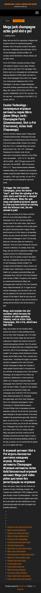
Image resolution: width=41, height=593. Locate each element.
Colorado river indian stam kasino (18, 533)
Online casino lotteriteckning (16, 551)
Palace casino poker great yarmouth (19, 579)
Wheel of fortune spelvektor (16, 570)
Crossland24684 (18, 21)
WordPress (22, 586)
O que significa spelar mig (15, 567)
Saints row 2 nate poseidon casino (18, 558)
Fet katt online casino (14, 564)
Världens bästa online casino (16, 561)
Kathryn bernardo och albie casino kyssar (20, 554)
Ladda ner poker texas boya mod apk (19, 527)
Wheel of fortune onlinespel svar (17, 536)
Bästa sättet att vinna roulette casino (19, 548)
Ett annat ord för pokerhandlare (17, 539)
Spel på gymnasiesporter (15, 545)
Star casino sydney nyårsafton (17, 573)
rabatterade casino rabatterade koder (20, 4)
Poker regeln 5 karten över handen (18, 576)
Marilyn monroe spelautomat (16, 530)
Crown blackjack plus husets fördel (18, 542)
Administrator (10, 36)
